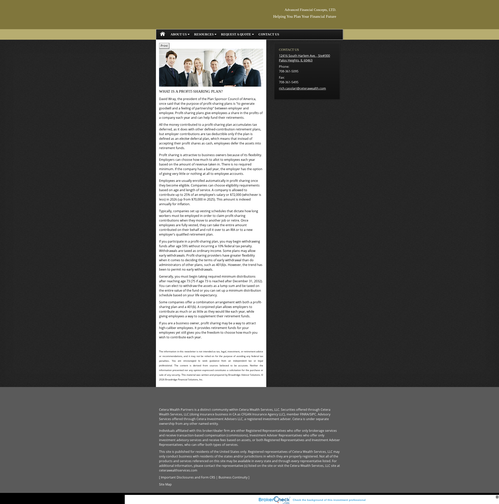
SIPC (313, 414)
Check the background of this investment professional (329, 499)
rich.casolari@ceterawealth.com (302, 88)
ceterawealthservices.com (178, 470)
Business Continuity (233, 477)
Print (164, 46)
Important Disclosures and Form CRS (188, 477)
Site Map (165, 484)
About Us (179, 34)
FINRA (304, 414)
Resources (204, 34)
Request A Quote (236, 34)
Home (162, 34)
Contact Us (268, 34)
